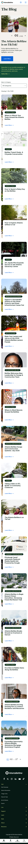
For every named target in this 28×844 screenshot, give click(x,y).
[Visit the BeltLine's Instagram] (12, 779)
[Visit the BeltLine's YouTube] (20, 779)
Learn (2, 815)
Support (3, 811)
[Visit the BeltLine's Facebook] (4, 779)
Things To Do (4, 793)
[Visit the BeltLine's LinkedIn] (15, 779)
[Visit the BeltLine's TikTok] (23, 779)
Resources (4, 826)
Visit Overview (4, 787)
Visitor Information (5, 790)
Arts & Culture (4, 800)
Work (2, 819)
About (3, 823)
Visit (2, 784)
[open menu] (25, 2)
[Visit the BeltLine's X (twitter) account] (8, 779)
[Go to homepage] (7, 2)
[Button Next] (25, 35)
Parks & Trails (4, 797)
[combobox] (14, 86)
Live (2, 807)
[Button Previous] (12, 35)
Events (3, 803)
